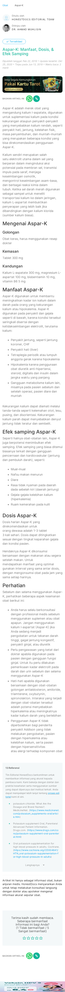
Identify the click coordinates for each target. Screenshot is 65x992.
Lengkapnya (32, 865)
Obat (5, 5)
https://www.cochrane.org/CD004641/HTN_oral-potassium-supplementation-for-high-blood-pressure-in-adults (35, 853)
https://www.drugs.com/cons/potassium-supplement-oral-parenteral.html (36, 833)
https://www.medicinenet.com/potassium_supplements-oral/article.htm (36, 813)
